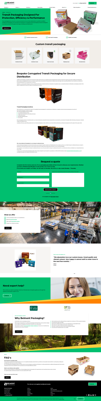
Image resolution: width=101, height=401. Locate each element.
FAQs (51, 392)
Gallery (28, 395)
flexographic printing (15, 221)
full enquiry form (55, 196)
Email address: (20, 177)
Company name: (20, 183)
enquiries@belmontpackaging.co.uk (74, 150)
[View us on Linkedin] (91, 395)
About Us (64, 7)
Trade (51, 395)
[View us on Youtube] (93, 395)
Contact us (52, 393)
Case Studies (29, 393)
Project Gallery (52, 7)
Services (28, 7)
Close (75, 398)
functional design (13, 219)
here (16, 374)
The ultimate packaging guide (56, 390)
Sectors (17, 7)
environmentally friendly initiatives (31, 325)
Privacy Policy (61, 399)
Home (3, 12)
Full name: (19, 171)
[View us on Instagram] (95, 395)
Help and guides (76, 7)
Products (6, 7)
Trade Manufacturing (92, 7)
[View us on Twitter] (86, 395)
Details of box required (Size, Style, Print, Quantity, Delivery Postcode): (65, 171)
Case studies (39, 7)
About (51, 388)
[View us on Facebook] (88, 395)
